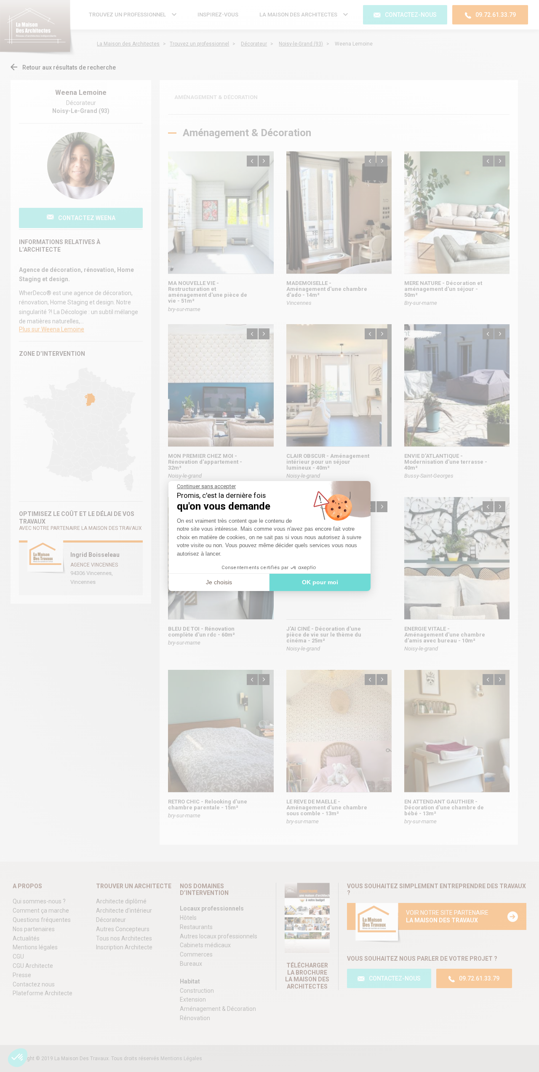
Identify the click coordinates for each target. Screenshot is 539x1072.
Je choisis (219, 582)
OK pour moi (320, 582)
